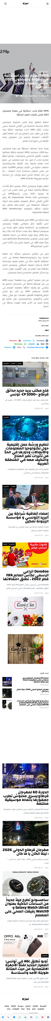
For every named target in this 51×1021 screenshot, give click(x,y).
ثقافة (46, 786)
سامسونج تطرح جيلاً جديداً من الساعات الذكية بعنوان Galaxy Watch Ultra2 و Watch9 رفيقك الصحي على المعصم (33, 702)
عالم (34, 1008)
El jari (25, 3)
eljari (47, 330)
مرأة (28, 1008)
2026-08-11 (44, 685)
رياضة (5, 544)
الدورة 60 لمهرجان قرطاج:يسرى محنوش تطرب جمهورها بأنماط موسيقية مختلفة (35, 680)
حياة (23, 1008)
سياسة (21, 1006)
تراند (8, 1008)
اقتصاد (13, 363)
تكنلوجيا (44, 71)
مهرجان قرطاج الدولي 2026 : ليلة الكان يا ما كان (32, 690)
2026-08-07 (44, 694)
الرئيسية (43, 1006)
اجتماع (20, 363)
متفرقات (15, 1008)
